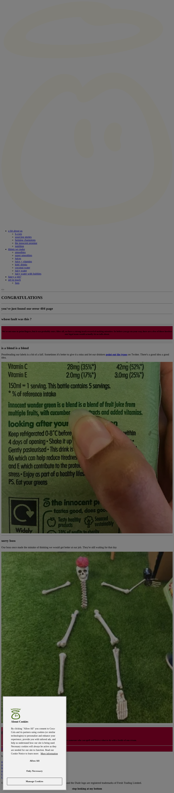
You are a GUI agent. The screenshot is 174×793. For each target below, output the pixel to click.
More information (49, 753)
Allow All (35, 760)
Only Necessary (34, 771)
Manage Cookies (34, 781)
